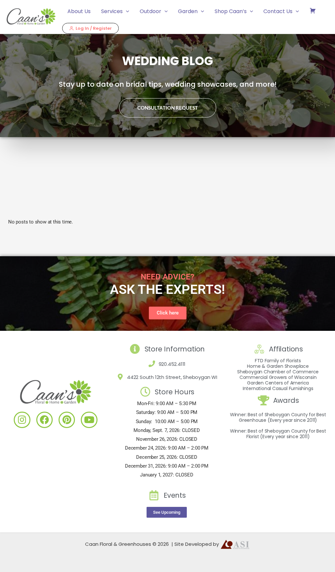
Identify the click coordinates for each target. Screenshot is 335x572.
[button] (126, 11)
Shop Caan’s (231, 11)
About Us (79, 11)
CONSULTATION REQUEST (167, 108)
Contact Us (277, 11)
